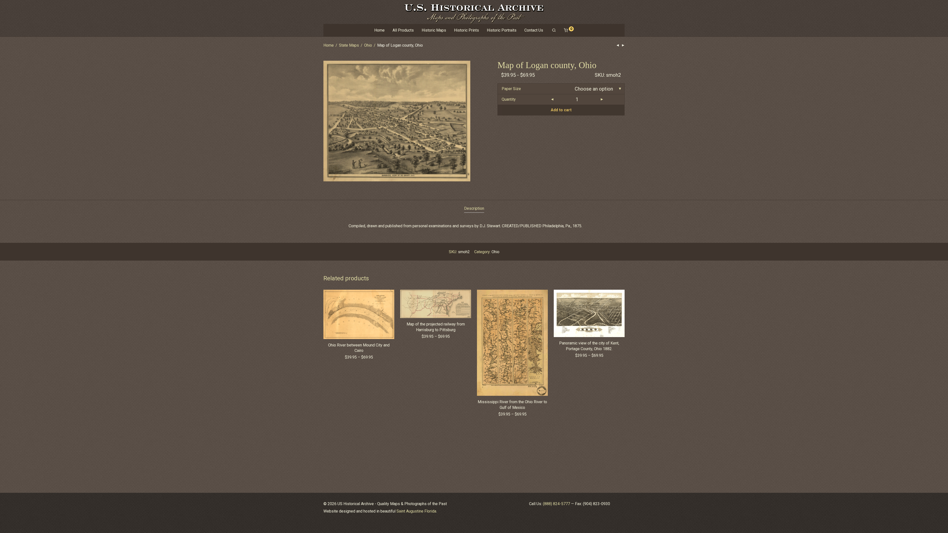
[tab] (474, 209)
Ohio (368, 45)
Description (474, 208)
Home (379, 30)
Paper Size (511, 88)
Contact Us (533, 30)
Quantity (509, 99)
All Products (403, 30)
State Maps (349, 45)
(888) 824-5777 (556, 503)
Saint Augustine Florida (416, 511)
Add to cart (561, 110)
